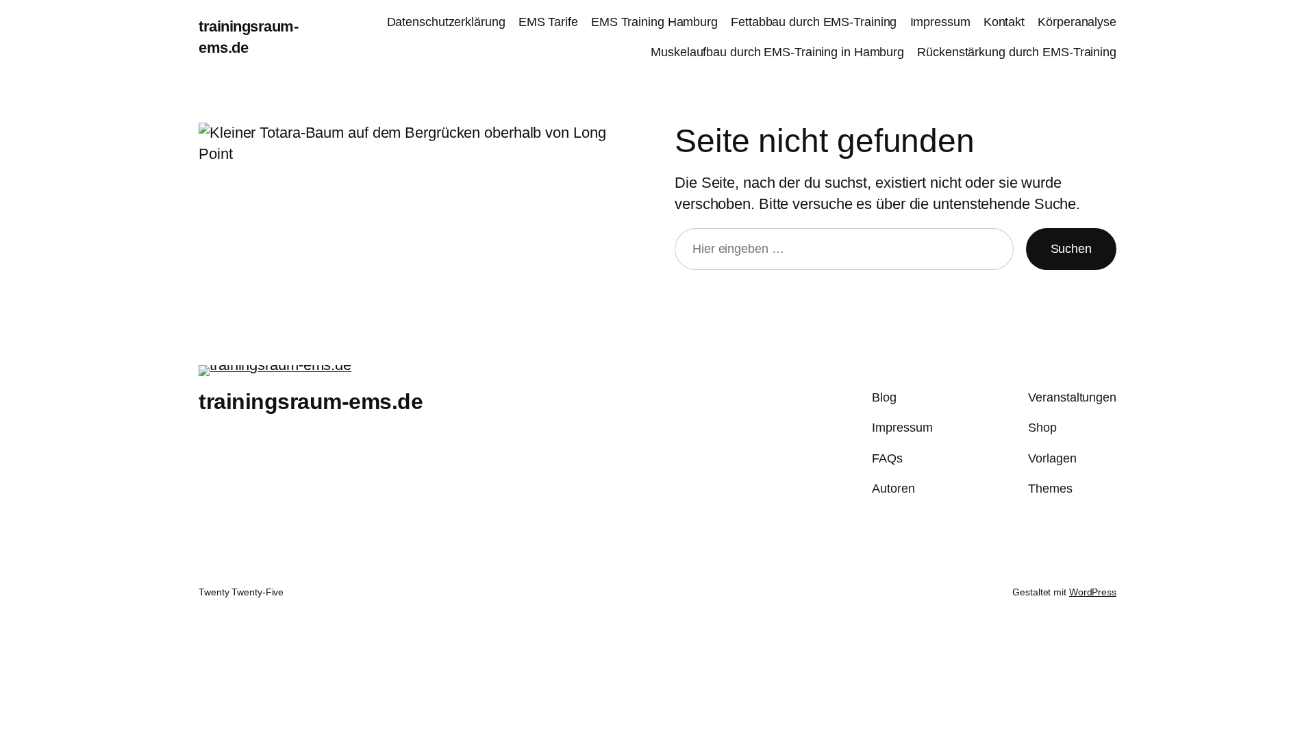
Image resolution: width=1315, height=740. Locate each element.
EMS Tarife (548, 22)
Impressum (940, 22)
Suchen (1071, 249)
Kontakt (1004, 22)
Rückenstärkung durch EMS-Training (1016, 52)
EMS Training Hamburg (654, 22)
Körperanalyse (1077, 22)
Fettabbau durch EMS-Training (814, 22)
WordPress (1092, 592)
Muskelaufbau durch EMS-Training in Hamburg (777, 52)
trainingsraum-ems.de (311, 401)
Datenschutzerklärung (446, 22)
